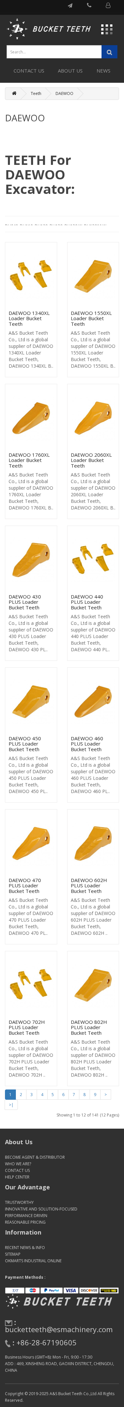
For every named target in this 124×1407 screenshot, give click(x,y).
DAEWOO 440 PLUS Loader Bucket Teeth (87, 602)
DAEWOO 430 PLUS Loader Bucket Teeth (25, 602)
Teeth (36, 93)
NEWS (103, 70)
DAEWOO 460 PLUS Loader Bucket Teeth (87, 743)
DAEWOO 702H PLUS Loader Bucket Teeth (27, 1027)
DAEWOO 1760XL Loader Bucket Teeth (29, 460)
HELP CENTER (17, 1177)
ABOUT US (70, 70)
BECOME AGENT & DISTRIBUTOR (35, 1157)
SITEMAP (13, 1254)
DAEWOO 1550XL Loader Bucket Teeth (91, 318)
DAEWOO (64, 93)
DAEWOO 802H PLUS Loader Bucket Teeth (89, 1027)
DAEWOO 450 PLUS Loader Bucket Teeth (25, 743)
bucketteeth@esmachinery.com (59, 1329)
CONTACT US (29, 70)
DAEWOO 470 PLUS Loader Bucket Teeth (25, 885)
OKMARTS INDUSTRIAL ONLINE (33, 1261)
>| (11, 1105)
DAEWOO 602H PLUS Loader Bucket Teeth (89, 885)
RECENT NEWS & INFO (25, 1247)
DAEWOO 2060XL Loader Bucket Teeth (91, 460)
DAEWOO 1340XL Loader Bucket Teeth (29, 318)
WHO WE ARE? (18, 1164)
